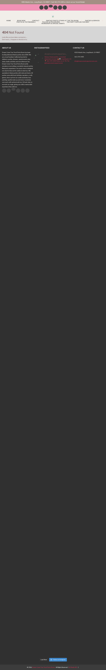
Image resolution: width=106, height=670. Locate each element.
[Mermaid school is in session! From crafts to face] (58, 231)
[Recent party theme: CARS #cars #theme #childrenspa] (67, 565)
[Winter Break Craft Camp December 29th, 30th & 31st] (48, 607)
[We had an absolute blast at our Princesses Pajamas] (38, 107)
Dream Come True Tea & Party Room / (44, 667)
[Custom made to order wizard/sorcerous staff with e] (67, 203)
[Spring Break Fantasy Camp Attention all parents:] (58, 366)
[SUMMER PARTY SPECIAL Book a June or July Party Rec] (58, 125)
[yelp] (55, 7)
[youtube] (65, 7)
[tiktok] (51, 6)
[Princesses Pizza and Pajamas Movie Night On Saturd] (48, 124)
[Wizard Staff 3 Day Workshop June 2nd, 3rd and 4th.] (48, 217)
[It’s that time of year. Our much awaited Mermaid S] (38, 348)
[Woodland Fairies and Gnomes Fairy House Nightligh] (48, 361)
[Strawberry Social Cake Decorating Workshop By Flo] (67, 127)
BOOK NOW (21, 20)
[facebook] (41, 7)
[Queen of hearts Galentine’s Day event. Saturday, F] (58, 457)
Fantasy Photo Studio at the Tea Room (62, 20)
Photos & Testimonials (26, 22)
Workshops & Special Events (53, 23)
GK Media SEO (73, 667)
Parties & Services (92, 20)
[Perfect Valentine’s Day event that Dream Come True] (67, 463)
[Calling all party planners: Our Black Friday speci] (58, 598)
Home (8, 20)
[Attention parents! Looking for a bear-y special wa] (38, 460)
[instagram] (60, 7)
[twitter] (46, 7)
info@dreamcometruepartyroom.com (85, 61)
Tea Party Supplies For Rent (78, 22)
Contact (35, 20)
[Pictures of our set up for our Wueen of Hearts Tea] (67, 317)
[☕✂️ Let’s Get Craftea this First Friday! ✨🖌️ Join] (38, 244)
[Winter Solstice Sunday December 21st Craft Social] (38, 603)
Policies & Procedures (51, 22)
